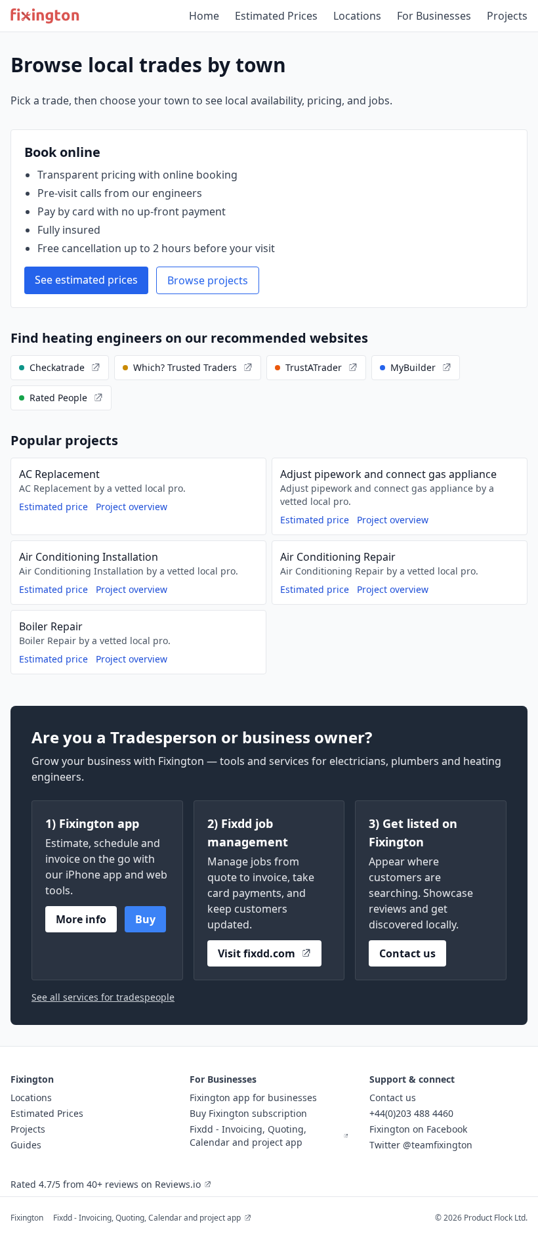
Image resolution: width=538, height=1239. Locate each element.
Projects (507, 16)
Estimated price (53, 506)
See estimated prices (86, 279)
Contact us (407, 953)
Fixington (26, 1217)
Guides (25, 1145)
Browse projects (207, 280)
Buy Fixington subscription (248, 1113)
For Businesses (434, 16)
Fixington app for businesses (253, 1097)
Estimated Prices (276, 16)
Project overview (131, 506)
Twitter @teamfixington (420, 1145)
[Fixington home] (44, 16)
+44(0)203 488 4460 (411, 1113)
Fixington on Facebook (418, 1129)
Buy (145, 919)
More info (81, 919)
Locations (357, 16)
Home (204, 16)
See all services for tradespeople (103, 997)
